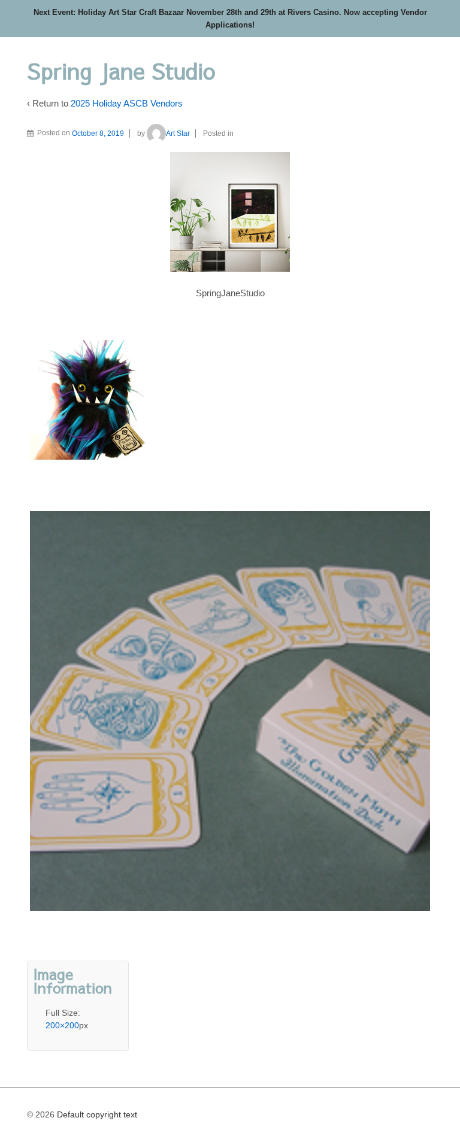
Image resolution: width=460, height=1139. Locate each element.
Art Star (178, 133)
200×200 (62, 1025)
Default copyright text (96, 1114)
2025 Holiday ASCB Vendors (127, 103)
